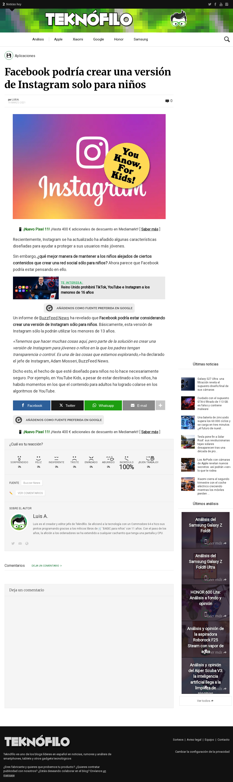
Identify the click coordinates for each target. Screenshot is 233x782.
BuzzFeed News (54, 317)
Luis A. (15, 99)
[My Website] (27, 544)
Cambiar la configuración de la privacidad (202, 751)
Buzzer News (31, 483)
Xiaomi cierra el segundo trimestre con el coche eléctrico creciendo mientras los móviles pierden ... (213, 486)
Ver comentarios (30, 493)
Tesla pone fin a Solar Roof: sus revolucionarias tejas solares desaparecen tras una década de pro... (214, 444)
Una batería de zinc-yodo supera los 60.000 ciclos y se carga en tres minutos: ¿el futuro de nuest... (214, 423)
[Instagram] (227, 4)
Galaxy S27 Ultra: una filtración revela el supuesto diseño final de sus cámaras (213, 384)
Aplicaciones (25, 56)
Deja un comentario (45, 565)
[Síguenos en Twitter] (13, 544)
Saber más (149, 229)
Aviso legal (194, 739)
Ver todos (203, 700)
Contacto (224, 739)
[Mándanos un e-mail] (20, 544)
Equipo (209, 739)
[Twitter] (210, 4)
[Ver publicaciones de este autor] (19, 522)
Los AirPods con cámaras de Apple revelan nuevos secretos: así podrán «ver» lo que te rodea (214, 465)
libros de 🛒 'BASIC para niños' (106, 528)
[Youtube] (221, 4)
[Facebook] (215, 4)
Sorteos (178, 739)
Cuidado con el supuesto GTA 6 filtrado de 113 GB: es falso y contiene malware (213, 404)
